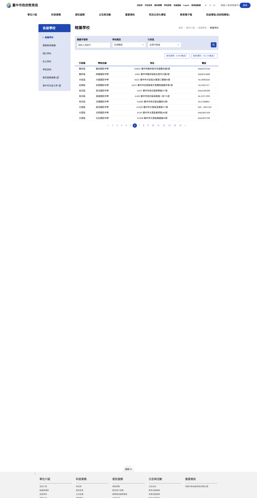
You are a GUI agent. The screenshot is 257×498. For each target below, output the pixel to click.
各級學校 (202, 28)
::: (36, 25)
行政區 (151, 39)
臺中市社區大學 (50, 85)
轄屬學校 (49, 37)
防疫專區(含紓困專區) (218, 14)
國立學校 (47, 53)
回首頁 (140, 5)
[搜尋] (213, 44)
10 (153, 125)
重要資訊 (130, 14)
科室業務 (56, 14)
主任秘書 (79, 494)
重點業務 (116, 486)
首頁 (181, 28)
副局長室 (79, 490)
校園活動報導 (154, 494)
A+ (214, 5)
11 (158, 125)
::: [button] (35, 473)
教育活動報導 (154, 490)
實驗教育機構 (49, 45)
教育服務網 (196, 5)
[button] (128, 469)
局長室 (79, 486)
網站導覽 (158, 5)
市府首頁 (148, 5)
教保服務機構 (49, 77)
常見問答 (167, 5)
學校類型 (116, 39)
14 (175, 125)
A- (206, 5)
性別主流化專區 (157, 14)
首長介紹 (43, 486)
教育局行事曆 (118, 490)
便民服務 (80, 14)
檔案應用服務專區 (119, 494)
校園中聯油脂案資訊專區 (195, 486)
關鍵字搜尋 (82, 39)
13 (169, 125)
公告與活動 (105, 14)
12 (164, 125)
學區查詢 (47, 69)
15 (180, 125)
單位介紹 (32, 14)
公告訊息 (152, 486)
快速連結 (177, 5)
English (186, 5)
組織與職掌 (44, 490)
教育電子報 (186, 14)
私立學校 (47, 61)
